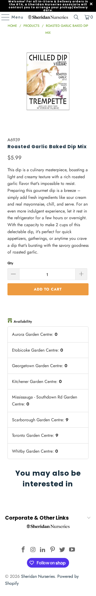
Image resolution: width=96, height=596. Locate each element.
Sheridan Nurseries (38, 576)
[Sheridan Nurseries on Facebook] (23, 550)
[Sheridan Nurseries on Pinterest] (53, 550)
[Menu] (3, 17)
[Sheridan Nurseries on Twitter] (62, 550)
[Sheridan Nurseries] (48, 17)
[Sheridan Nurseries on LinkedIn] (43, 550)
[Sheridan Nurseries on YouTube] (72, 550)
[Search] (76, 17)
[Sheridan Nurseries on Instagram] (33, 550)
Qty (10, 263)
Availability (23, 321)
